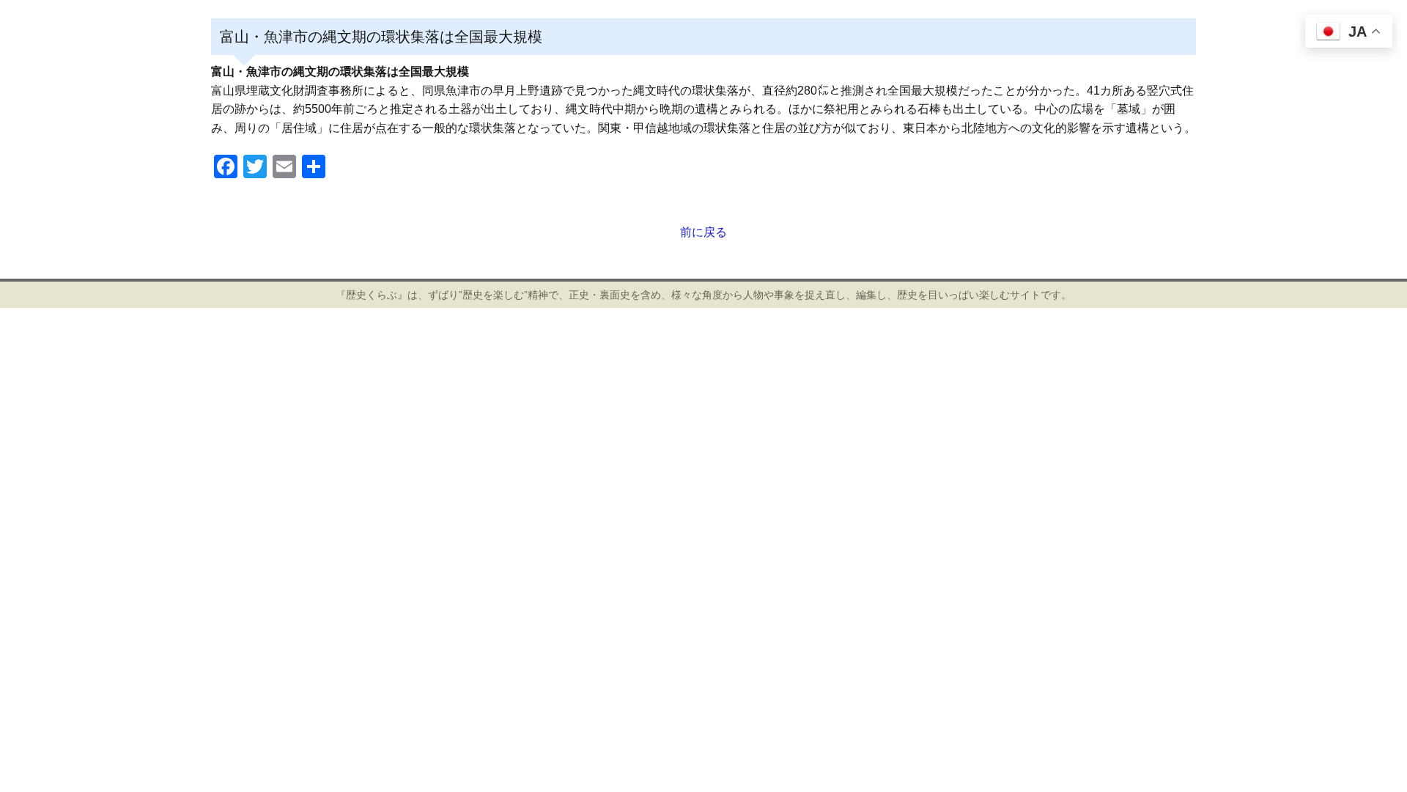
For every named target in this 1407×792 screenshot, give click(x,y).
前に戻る (703, 232)
